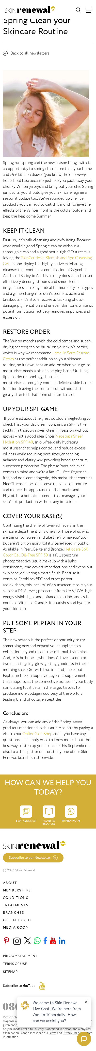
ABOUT (10, 883)
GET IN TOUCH (17, 920)
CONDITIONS (15, 897)
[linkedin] (62, 941)
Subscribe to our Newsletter (30, 857)
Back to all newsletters (30, 53)
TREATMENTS (15, 905)
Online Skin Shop (37, 734)
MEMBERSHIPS (17, 890)
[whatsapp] (37, 941)
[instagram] (17, 941)
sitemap (10, 971)
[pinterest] (6, 941)
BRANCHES (13, 912)
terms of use (15, 964)
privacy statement (20, 956)
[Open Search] (77, 9)
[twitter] (27, 941)
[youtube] (53, 941)
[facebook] (45, 941)
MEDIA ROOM (16, 927)
